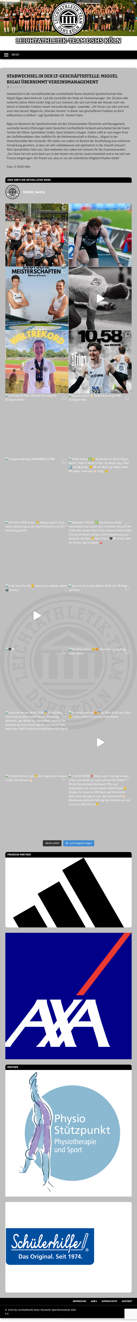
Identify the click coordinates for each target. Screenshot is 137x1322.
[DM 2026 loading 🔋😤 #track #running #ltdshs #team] (100, 298)
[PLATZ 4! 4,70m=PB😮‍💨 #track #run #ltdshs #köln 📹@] (36, 615)
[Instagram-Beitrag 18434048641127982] (36, 488)
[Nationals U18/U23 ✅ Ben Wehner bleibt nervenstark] (100, 552)
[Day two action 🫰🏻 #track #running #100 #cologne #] (100, 425)
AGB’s (94, 1301)
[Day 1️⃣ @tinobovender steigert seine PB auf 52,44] (100, 235)
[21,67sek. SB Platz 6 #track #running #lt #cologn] (36, 425)
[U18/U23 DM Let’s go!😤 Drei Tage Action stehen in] (36, 805)
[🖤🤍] (36, 678)
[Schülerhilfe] (50, 1290)
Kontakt (127, 1301)
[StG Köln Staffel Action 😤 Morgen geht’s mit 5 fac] (36, 552)
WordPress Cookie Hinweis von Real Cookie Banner (31, 1320)
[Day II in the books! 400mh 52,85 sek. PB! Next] (100, 615)
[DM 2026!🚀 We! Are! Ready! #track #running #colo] (36, 298)
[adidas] (68, 892)
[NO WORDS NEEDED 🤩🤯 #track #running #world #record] (36, 361)
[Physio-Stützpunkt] (68, 1133)
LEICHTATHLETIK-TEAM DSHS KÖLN (68, 40)
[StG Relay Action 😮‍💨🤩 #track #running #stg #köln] (100, 678)
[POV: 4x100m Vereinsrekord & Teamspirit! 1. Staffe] (36, 235)
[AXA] (68, 996)
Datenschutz (109, 1301)
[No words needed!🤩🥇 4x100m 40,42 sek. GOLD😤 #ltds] (100, 742)
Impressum (79, 1301)
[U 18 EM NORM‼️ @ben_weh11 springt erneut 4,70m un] (100, 805)
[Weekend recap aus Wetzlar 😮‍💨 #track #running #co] (100, 361)
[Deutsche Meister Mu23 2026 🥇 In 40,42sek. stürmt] (36, 742)
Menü (15, 54)
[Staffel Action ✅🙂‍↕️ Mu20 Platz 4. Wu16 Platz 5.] (100, 488)
